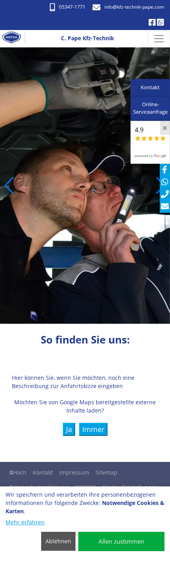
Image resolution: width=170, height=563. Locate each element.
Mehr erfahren (25, 522)
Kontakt (43, 472)
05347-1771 (72, 7)
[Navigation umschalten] (159, 39)
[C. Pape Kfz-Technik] (14, 38)
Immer (93, 429)
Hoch (19, 472)
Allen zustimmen (121, 541)
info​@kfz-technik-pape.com (134, 7)
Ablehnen (58, 541)
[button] (9, 185)
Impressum (74, 472)
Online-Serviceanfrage (150, 108)
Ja (69, 429)
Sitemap (106, 472)
